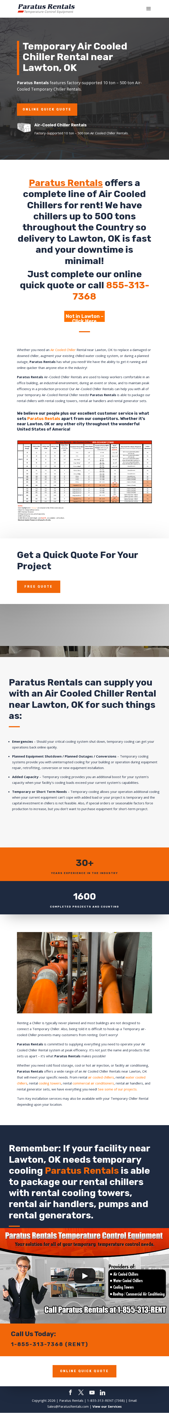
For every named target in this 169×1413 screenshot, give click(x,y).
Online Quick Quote (47, 109)
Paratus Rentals (66, 182)
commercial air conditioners (93, 1083)
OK (114, 238)
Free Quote (38, 587)
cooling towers (50, 1083)
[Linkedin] (102, 1392)
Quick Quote (70, 554)
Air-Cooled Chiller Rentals (60, 125)
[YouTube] (92, 1392)
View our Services (107, 1406)
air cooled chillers (101, 1077)
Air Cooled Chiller (63, 350)
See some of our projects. (117, 1089)
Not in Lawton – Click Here (84, 318)
